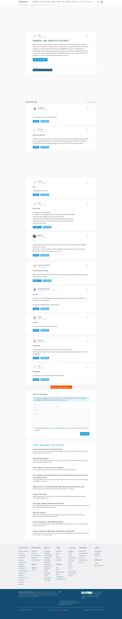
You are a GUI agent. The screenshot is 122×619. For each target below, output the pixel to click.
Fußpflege (46, 553)
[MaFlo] (35, 317)
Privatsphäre (100, 610)
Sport (49, 1)
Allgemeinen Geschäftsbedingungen (56, 428)
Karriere (74, 1)
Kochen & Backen (36, 555)
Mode (45, 571)
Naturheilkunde (23, 577)
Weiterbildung (83, 560)
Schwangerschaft (60, 579)
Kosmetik (46, 569)
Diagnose (21, 560)
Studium (81, 558)
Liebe (58, 1)
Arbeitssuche (82, 551)
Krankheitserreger (23, 571)
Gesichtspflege (48, 555)
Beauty (54, 1)
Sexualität (58, 560)
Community (98, 551)
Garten (70, 555)
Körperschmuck (48, 566)
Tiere (69, 569)
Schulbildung (59, 576)
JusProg (83, 598)
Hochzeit (58, 558)
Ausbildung (82, 555)
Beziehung (59, 551)
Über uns (98, 560)
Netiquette (97, 555)
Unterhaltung (72, 571)
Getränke (34, 553)
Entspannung (22, 562)
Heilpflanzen (22, 566)
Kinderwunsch (60, 572)
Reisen (70, 564)
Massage (21, 575)
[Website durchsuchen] (98, 2)
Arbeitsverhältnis (83, 553)
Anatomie (21, 553)
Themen (25, 5)
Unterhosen (34, 5)
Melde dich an (59, 398)
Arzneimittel (22, 555)
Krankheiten (22, 569)
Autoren (97, 563)
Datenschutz (94, 610)
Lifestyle (68, 1)
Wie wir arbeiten (99, 565)
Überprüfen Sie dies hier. (65, 604)
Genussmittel (72, 558)
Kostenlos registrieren (61, 400)
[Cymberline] (35, 108)
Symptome (21, 580)
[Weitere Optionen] (87, 36)
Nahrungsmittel (36, 560)
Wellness (21, 584)
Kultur (70, 562)
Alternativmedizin (23, 551)
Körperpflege (47, 564)
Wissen (81, 562)
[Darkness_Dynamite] (35, 266)
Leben (57, 574)
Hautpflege (47, 562)
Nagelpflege (47, 573)
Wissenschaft (72, 573)
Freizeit (70, 553)
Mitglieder (97, 553)
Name (35, 404)
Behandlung (22, 558)
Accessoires (47, 551)
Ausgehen (71, 551)
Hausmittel (21, 564)
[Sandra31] (35, 341)
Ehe (57, 555)
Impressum (87, 610)
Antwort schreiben (40, 59)
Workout (34, 570)
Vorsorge (21, 582)
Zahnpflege (47, 580)
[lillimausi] (35, 236)
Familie (63, 1)
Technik (70, 566)
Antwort (36, 409)
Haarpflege (47, 558)
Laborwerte (22, 573)
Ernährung (43, 1)
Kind (57, 570)
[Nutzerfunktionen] (101, 2)
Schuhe (46, 575)
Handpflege (47, 560)
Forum (90, 1)
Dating (58, 553)
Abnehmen (35, 551)
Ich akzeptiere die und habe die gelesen (62, 429)
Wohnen (70, 575)
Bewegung (34, 568)
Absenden (84, 434)
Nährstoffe (34, 558)
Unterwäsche (48, 69)
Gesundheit (35, 1)
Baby (57, 568)
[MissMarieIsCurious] (35, 289)
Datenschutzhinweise (82, 428)
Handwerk (71, 560)
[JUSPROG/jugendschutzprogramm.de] (86, 592)
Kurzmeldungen (82, 1)
